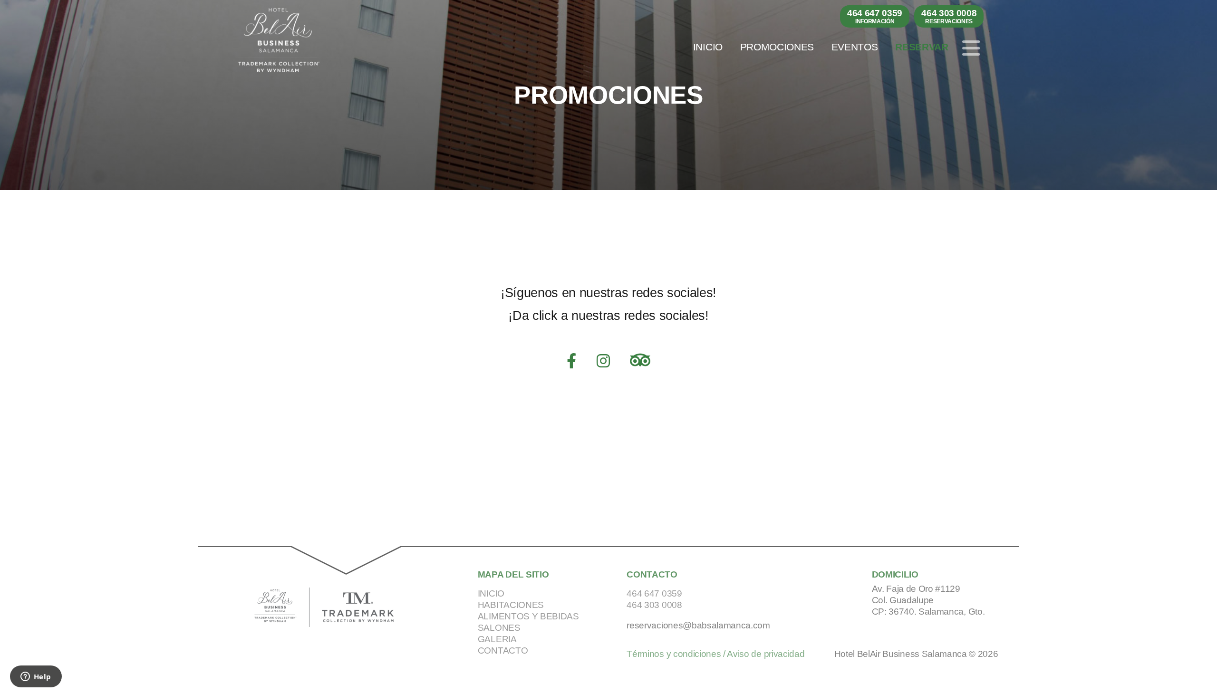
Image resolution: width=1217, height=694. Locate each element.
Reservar (921, 47)
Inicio (708, 47)
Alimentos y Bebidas (528, 616)
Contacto (503, 650)
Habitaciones (511, 605)
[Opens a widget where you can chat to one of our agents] (36, 677)
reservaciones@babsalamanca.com (698, 625)
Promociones (777, 47)
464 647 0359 (874, 16)
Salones (499, 628)
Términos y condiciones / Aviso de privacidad (715, 654)
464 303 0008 (948, 16)
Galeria (497, 639)
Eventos (854, 47)
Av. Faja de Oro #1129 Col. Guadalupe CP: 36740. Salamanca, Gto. (928, 600)
